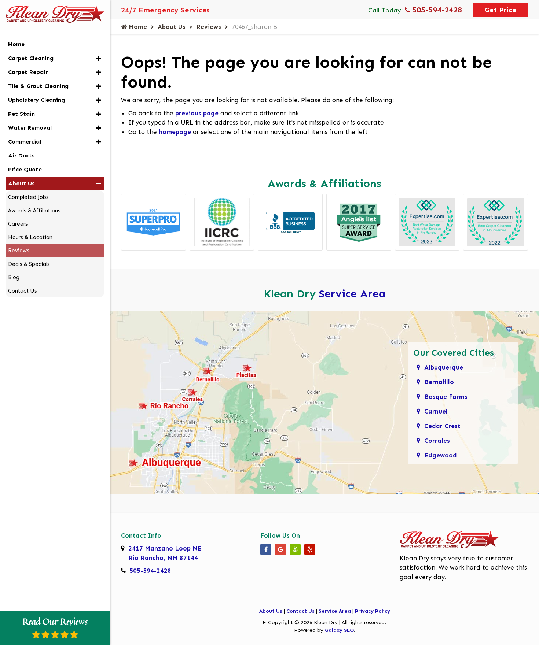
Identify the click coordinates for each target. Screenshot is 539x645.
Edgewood (440, 455)
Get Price (501, 10)
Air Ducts (21, 155)
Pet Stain (21, 113)
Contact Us (300, 611)
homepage (175, 132)
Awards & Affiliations (34, 210)
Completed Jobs (28, 197)
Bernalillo (439, 382)
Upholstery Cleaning (36, 99)
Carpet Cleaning (31, 58)
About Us (172, 26)
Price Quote (25, 169)
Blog (13, 277)
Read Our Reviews (55, 621)
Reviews (208, 26)
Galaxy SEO (339, 630)
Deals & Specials (29, 264)
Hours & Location (30, 237)
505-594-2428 (436, 10)
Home (137, 26)
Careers (18, 223)
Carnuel (436, 411)
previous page (197, 113)
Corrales (437, 440)
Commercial (24, 141)
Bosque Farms (445, 396)
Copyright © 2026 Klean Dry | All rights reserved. (327, 622)
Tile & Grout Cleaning (38, 85)
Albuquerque (443, 367)
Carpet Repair (28, 71)
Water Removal (30, 127)
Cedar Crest (442, 426)
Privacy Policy (372, 611)
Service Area (352, 293)
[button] (98, 58)
